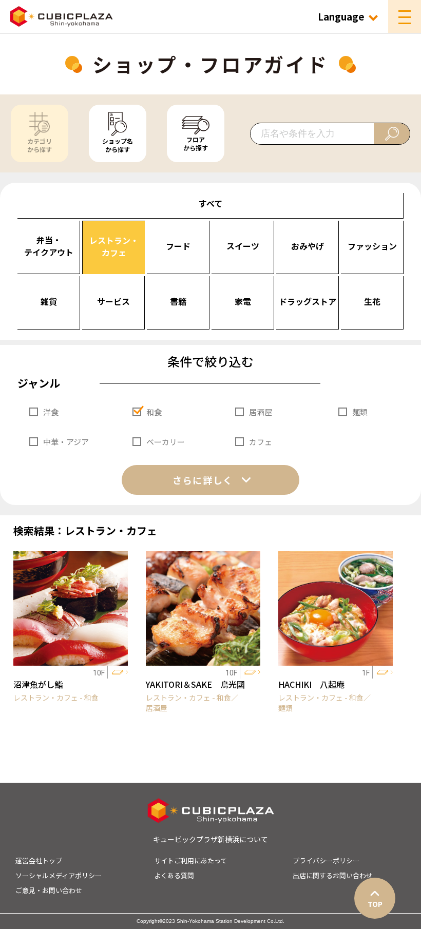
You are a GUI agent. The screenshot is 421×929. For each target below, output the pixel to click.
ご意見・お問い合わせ (48, 890)
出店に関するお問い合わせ (333, 875)
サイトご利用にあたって (190, 860)
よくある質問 (174, 875)
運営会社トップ (38, 860)
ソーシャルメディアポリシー (58, 875)
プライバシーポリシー (326, 860)
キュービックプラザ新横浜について (210, 839)
